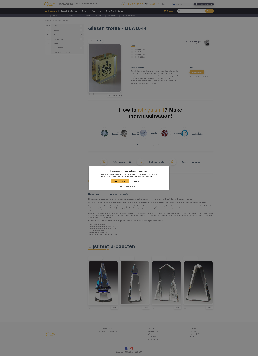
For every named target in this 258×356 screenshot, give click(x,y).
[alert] (129, 178)
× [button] (167, 168)
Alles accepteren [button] (120, 181)
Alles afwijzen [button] (139, 181)
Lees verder (153, 176)
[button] (129, 186)
